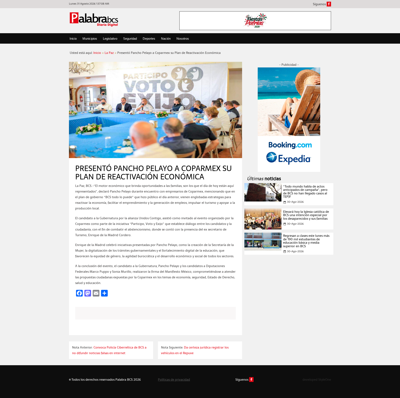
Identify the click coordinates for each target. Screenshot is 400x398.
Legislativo (110, 38)
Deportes (149, 38)
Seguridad (130, 38)
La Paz (109, 52)
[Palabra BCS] (94, 19)
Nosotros (182, 38)
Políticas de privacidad (174, 379)
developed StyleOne (316, 379)
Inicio (73, 38)
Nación (166, 38)
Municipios (89, 38)
